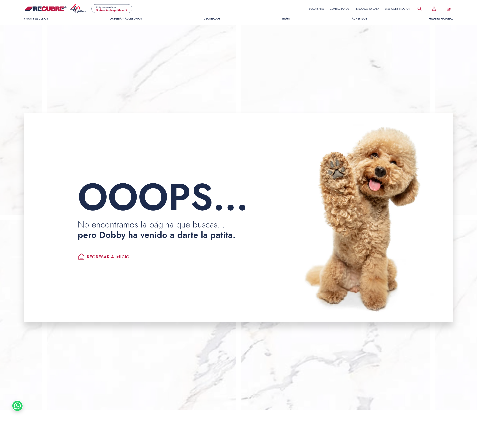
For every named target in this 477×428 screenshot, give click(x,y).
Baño (286, 18)
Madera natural (441, 18)
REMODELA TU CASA (367, 9)
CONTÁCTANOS (339, 9)
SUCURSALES (316, 9)
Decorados (212, 18)
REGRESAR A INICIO (108, 257)
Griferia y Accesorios (126, 18)
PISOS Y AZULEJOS (36, 18)
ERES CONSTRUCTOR (397, 9)
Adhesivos (359, 18)
